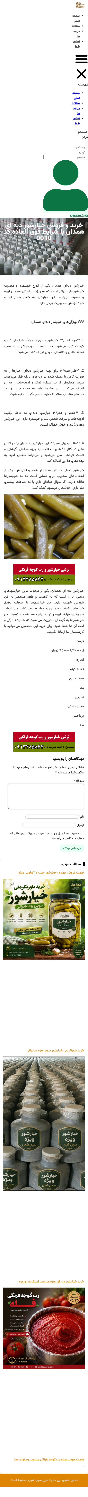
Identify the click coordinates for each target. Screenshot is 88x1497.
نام (82, 816)
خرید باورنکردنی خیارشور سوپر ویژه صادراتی (55, 1050)
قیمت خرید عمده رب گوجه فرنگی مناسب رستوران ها (49, 1459)
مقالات (76, 26)
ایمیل (80, 825)
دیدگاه (78, 781)
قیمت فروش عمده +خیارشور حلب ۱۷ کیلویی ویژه (51, 872)
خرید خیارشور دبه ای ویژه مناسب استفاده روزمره (51, 1281)
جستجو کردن (83, 134)
